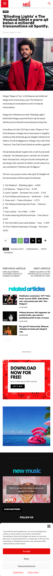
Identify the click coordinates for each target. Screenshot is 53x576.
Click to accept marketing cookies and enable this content (26, 489)
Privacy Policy (33, 572)
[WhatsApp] (20, 240)
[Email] (39, 240)
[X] (32, 240)
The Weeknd (8, 253)
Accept (26, 551)
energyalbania (32, 249)
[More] (45, 240)
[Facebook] (14, 240)
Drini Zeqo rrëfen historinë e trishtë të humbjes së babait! (12, 274)
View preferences (26, 566)
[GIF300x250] (26, 426)
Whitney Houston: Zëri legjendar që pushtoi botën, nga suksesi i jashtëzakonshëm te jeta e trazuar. (34, 315)
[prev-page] (4, 340)
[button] (49, 526)
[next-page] (8, 340)
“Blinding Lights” (17, 249)
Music (6, 11)
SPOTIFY (44, 249)
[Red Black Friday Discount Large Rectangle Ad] (26, 398)
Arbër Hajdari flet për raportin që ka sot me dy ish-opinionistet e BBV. (39, 274)
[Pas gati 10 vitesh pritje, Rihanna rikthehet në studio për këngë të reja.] (10, 330)
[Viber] (26, 240)
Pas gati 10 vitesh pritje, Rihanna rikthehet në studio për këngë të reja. (34, 329)
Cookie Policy (18, 572)
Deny (26, 558)
